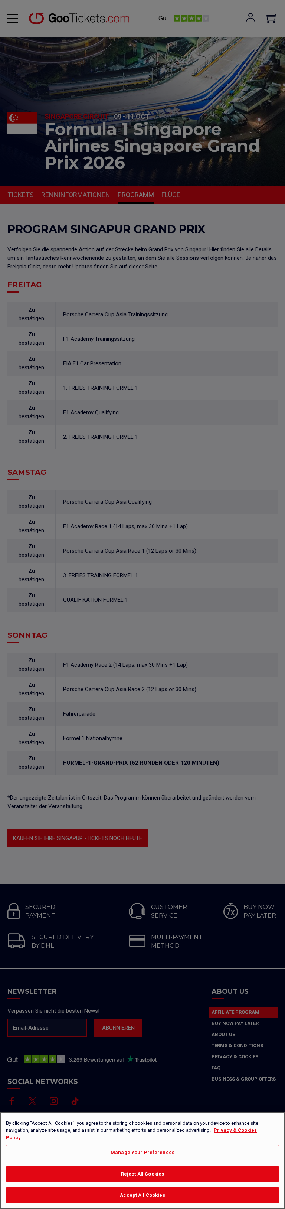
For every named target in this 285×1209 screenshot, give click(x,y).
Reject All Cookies (142, 1174)
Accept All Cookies (142, 1195)
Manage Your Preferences (142, 1152)
